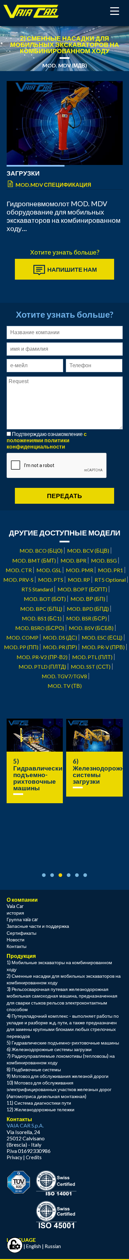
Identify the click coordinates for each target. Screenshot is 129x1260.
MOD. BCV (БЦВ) (88, 550)
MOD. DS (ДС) (60, 637)
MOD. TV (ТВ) (65, 686)
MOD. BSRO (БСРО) (39, 628)
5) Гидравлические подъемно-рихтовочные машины (39, 775)
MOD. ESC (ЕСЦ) (102, 637)
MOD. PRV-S (18, 579)
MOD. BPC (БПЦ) (41, 609)
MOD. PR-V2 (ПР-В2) (42, 657)
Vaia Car (15, 906)
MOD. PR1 (110, 570)
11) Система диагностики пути (39, 1103)
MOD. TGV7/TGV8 (64, 676)
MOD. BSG (104, 560)
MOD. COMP (22, 637)
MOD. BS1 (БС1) (42, 618)
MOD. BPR (73, 560)
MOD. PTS (50, 579)
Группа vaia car (22, 919)
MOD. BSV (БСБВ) (91, 628)
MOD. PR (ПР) (60, 647)
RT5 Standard (37, 589)
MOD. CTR (19, 570)
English (33, 1246)
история (15, 913)
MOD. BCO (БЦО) (41, 550)
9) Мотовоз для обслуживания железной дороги (57, 1076)
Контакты (16, 946)
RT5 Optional (110, 579)
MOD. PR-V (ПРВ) (103, 647)
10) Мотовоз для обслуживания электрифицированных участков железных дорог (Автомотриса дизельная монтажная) (59, 1089)
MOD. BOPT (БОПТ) (82, 589)
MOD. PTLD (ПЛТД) (42, 666)
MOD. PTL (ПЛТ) (92, 657)
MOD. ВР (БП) (87, 599)
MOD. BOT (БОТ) (45, 599)
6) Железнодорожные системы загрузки (49, 1049)
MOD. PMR (79, 570)
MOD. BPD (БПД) (88, 609)
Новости (15, 939)
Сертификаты (21, 933)
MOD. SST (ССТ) (90, 666)
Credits (34, 1157)
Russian (53, 1246)
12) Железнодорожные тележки (40, 1109)
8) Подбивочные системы (34, 1069)
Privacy (14, 1157)
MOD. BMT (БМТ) (34, 560)
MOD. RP (79, 579)
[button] (44, 875)
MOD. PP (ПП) (21, 647)
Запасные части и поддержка (38, 926)
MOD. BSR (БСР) (86, 618)
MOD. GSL (48, 570)
